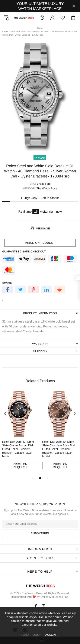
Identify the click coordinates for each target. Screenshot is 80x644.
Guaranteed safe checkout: (24, 251)
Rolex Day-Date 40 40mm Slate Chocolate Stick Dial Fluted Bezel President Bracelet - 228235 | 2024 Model (58, 449)
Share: (7, 282)
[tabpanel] (20, 433)
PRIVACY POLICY (29, 634)
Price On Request (20, 465)
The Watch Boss (24, 18)
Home (40, 28)
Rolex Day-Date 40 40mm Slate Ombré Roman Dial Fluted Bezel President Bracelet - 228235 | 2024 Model (18, 449)
